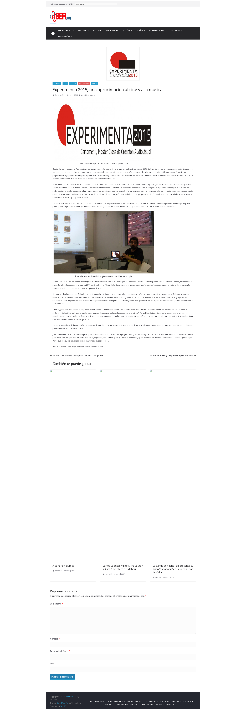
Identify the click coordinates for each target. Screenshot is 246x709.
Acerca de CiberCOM (96, 701)
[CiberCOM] (53, 33)
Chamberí (57, 84)
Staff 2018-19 (159, 705)
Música (94, 84)
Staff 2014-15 (110, 705)
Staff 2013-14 (188, 701)
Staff (145, 701)
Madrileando (64, 30)
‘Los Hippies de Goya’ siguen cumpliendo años (170, 355)
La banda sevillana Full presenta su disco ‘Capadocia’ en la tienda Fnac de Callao (172, 569)
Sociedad (175, 30)
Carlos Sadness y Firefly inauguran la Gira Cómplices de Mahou (122, 567)
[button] (72, 30)
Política (141, 30)
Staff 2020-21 (153, 701)
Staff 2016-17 (135, 705)
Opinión (126, 30)
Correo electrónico (60, 651)
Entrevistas (112, 30)
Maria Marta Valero (88, 95)
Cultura (82, 30)
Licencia (109, 701)
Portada (138, 701)
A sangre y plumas (63, 565)
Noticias (130, 701)
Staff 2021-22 (165, 701)
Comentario (56, 603)
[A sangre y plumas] (73, 371)
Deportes (97, 30)
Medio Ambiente (156, 30)
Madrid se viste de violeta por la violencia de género (78, 355)
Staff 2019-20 (171, 705)
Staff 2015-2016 (122, 705)
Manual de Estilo (119, 701)
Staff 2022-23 (176, 701)
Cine (65, 84)
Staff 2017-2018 (147, 705)
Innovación (64, 36)
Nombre (55, 638)
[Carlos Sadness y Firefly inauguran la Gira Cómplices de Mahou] (123, 371)
